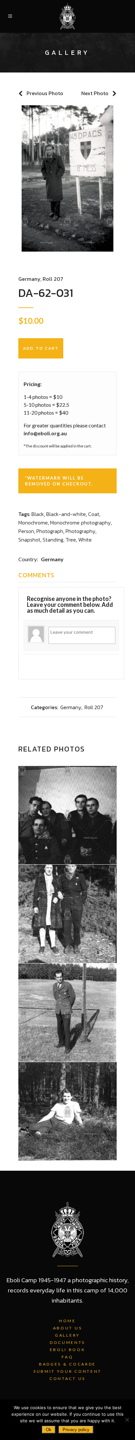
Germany (29, 279)
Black (37, 514)
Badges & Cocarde (67, 1364)
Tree (71, 540)
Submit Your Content (67, 1371)
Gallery (67, 1335)
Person (26, 531)
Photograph (49, 531)
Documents (67, 1342)
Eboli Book (68, 1349)
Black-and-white (66, 514)
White (85, 540)
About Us (67, 1328)
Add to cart (41, 348)
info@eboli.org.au (45, 433)
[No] (127, 1419)
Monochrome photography (80, 522)
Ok (48, 1429)
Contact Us (67, 1378)
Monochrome (33, 522)
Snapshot (29, 540)
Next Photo (94, 93)
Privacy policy (76, 1429)
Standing (53, 540)
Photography (80, 531)
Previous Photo (45, 93)
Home (67, 1320)
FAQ (67, 1356)
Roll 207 (53, 279)
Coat (93, 514)
